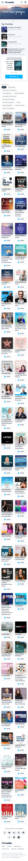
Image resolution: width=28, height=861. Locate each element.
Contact (9, 846)
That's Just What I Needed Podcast (6, 655)
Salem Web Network (15, 857)
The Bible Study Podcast (5, 190)
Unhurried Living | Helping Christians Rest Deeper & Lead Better (20, 327)
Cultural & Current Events (9, 90)
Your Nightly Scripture (5, 283)
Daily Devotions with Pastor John (6, 490)
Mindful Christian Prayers (6, 767)
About (3, 846)
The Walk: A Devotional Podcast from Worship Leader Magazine (20, 678)
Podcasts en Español (8, 102)
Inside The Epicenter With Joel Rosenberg (20, 398)
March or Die (5, 745)
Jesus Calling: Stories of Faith (5, 211)
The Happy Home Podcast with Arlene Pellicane (21, 375)
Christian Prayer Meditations (6, 236)
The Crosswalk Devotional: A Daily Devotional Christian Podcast (6, 259)
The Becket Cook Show (19, 304)
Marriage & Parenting (8, 99)
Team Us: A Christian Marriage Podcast (20, 768)
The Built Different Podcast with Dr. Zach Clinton (6, 559)
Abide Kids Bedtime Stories (20, 236)
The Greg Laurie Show (5, 304)
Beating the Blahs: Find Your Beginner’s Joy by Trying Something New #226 (16, 50)
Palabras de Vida (20, 724)
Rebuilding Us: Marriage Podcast (6, 397)
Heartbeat (18, 634)
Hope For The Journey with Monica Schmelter (20, 702)
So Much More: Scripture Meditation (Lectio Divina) (6, 583)
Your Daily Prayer (20, 146)
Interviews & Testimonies (9, 96)
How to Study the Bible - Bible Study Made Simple (6, 326)
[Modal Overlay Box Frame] (14, 68)
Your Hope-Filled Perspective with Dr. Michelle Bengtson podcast (7, 422)
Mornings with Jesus (19, 790)
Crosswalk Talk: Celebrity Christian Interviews (6, 351)
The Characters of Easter (20, 817)
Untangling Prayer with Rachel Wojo (6, 469)
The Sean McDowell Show (20, 283)
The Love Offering (20, 581)
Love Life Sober (5, 675)
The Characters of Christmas (6, 817)
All (4, 87)
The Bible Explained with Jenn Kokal (20, 258)
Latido (3, 445)
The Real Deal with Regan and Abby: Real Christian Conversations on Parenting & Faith (6, 793)
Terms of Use (5, 848)
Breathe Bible (5, 634)
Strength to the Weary (14, 27)
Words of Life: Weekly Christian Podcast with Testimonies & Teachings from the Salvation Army (6, 610)
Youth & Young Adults (8, 108)
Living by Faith (12, 42)
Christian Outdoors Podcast (6, 125)
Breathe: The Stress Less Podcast (20, 537)
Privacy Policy (17, 846)
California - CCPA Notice (17, 848)
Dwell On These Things (19, 469)
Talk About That (19, 513)
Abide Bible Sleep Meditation (20, 168)
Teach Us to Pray (6, 536)
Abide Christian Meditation (19, 655)
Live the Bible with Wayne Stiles (20, 125)
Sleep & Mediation (7, 105)
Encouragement (7, 93)
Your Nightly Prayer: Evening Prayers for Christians (19, 213)
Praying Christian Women (20, 351)
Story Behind (18, 606)
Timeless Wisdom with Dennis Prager (6, 168)
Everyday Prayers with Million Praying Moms (20, 446)
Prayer (18, 102)
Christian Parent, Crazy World (20, 420)
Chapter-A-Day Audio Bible (19, 190)
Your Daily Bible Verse (5, 147)
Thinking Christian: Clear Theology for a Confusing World (7, 514)
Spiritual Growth (19, 105)
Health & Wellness (19, 93)
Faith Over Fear (5, 373)
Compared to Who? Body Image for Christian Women (20, 491)
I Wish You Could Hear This (20, 746)
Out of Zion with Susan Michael (6, 724)
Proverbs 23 (11, 34)
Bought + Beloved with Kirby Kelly (20, 558)
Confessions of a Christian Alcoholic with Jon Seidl (6, 702)
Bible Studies (11, 87)
